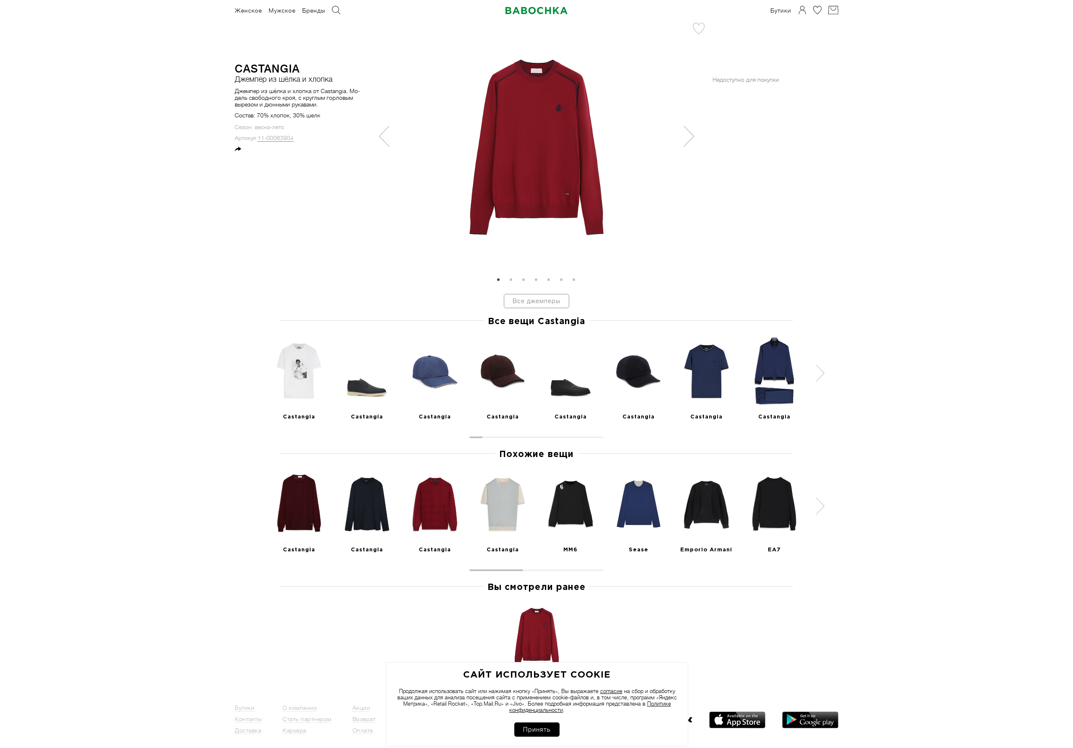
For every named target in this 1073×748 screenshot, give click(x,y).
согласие (611, 691)
